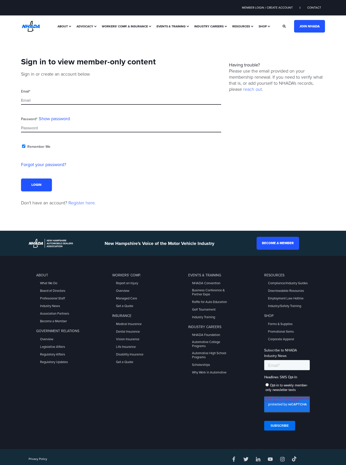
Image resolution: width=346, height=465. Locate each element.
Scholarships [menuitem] (201, 365)
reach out (252, 89)
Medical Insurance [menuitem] (129, 324)
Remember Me (38, 147)
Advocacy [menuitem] (84, 26)
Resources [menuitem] (241, 26)
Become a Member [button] (278, 243)
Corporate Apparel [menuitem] (281, 339)
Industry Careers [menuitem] (209, 26)
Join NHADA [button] (309, 26)
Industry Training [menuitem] (203, 317)
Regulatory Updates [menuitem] (54, 362)
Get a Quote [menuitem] (124, 306)
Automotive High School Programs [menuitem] (209, 355)
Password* (29, 119)
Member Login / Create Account (267, 7)
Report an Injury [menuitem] (127, 283)
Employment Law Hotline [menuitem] (285, 298)
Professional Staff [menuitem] (52, 298)
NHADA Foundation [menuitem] (206, 335)
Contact (314, 7)
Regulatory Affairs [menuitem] (52, 354)
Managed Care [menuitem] (126, 298)
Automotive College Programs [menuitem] (206, 344)
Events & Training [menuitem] (171, 26)
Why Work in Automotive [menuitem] (209, 372)
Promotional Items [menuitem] (281, 332)
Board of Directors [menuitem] (52, 291)
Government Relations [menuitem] (57, 331)
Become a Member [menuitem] (53, 321)
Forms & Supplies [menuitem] (280, 324)
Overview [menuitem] (46, 339)
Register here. (82, 203)
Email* (25, 91)
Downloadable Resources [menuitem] (286, 291)
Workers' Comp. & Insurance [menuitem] (125, 26)
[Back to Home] (31, 26)
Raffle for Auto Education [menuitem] (209, 302)
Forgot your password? (43, 164)
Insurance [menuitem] (121, 316)
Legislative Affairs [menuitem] (52, 347)
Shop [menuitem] (263, 26)
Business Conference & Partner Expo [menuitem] (208, 292)
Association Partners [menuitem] (54, 314)
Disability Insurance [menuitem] (129, 354)
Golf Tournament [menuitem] (204, 310)
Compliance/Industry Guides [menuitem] (288, 283)
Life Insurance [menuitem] (126, 347)
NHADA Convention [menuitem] (206, 283)
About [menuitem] (62, 26)
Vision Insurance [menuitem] (127, 339)
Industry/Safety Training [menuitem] (284, 306)
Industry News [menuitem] (50, 306)
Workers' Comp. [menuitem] (126, 275)
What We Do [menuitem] (48, 283)
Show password (54, 118)
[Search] (284, 26)
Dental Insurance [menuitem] (128, 332)
